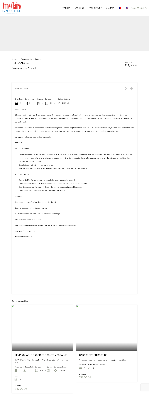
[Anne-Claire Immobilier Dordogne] (11, 13)
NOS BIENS (79, 8)
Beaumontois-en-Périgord (31, 59)
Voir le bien (42, 341)
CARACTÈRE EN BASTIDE (93, 355)
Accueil (14, 59)
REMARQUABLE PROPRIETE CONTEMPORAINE (41, 355)
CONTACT (110, 8)
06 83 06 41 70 (140, 8)
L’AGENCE (66, 8)
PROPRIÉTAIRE (95, 8)
